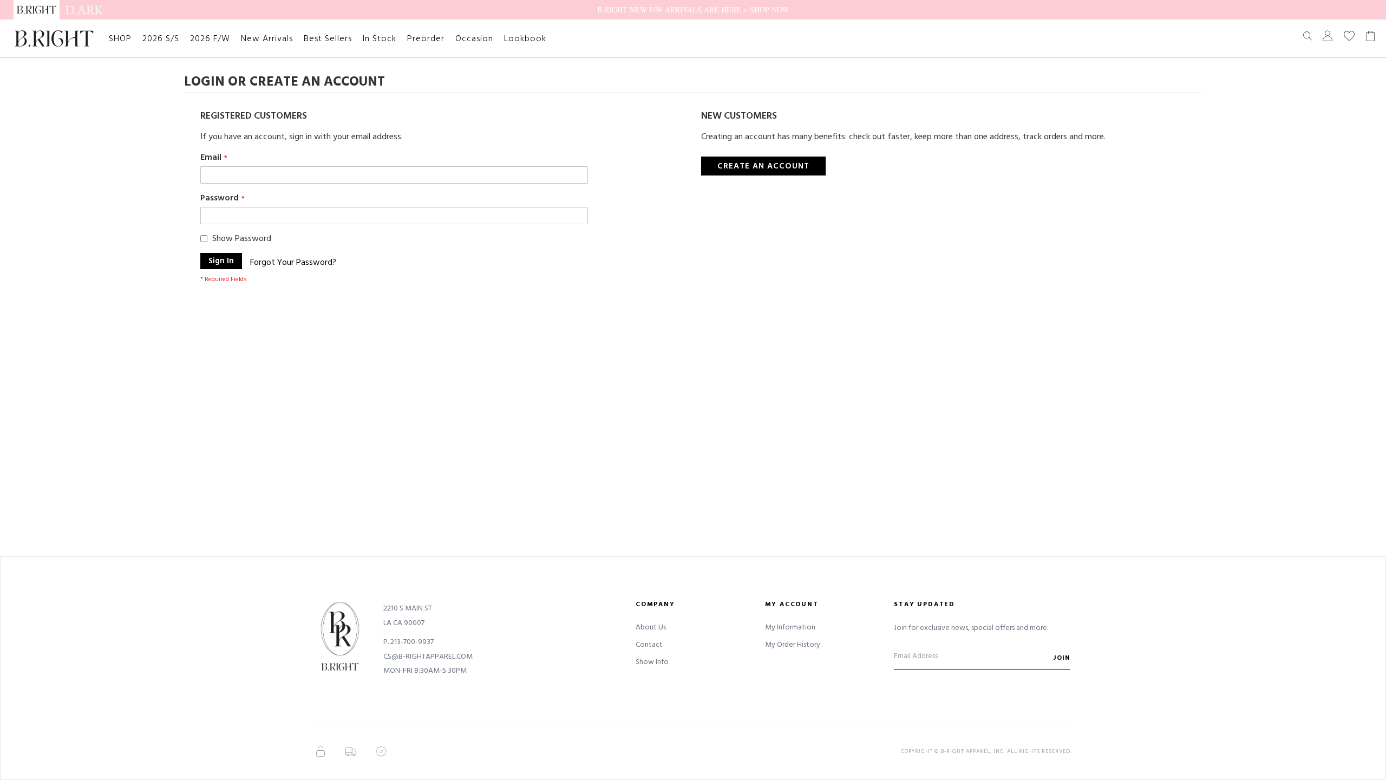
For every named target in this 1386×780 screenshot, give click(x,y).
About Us (651, 627)
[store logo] (54, 38)
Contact (649, 644)
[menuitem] (120, 38)
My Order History (792, 644)
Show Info (652, 661)
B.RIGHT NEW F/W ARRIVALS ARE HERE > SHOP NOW (693, 9)
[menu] (327, 38)
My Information (790, 627)
